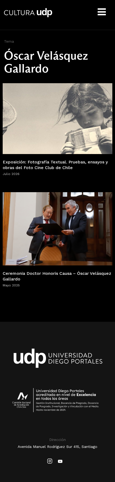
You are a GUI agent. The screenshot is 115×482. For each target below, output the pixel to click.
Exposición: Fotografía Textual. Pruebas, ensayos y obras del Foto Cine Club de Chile (55, 164)
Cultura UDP (28, 16)
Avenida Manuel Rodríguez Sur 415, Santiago (57, 446)
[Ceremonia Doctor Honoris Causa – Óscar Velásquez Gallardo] (57, 228)
